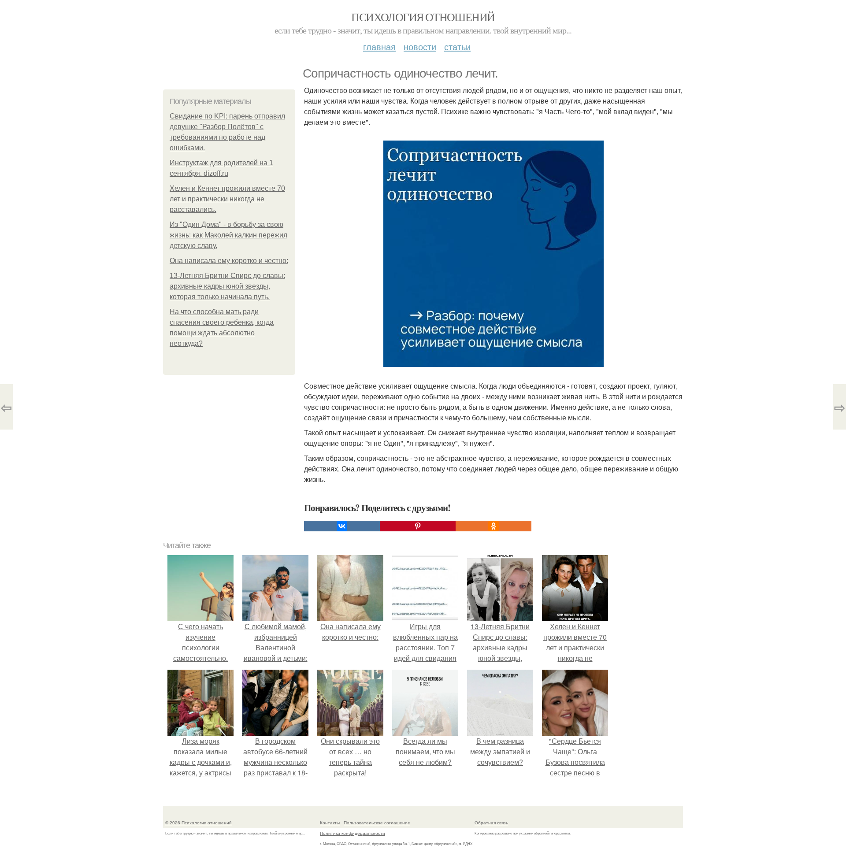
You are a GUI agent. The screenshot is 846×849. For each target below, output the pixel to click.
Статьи (457, 46)
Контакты (330, 822)
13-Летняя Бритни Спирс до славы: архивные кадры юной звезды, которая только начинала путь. (227, 286)
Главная (379, 46)
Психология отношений (422, 16)
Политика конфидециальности (352, 833)
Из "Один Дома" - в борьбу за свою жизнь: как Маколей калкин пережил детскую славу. (228, 235)
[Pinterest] (418, 526)
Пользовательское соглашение (377, 822)
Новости (420, 46)
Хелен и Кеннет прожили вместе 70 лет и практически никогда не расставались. (227, 199)
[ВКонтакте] (342, 526)
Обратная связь (491, 822)
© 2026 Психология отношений (198, 822)
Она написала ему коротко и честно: (229, 260)
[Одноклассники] (493, 526)
